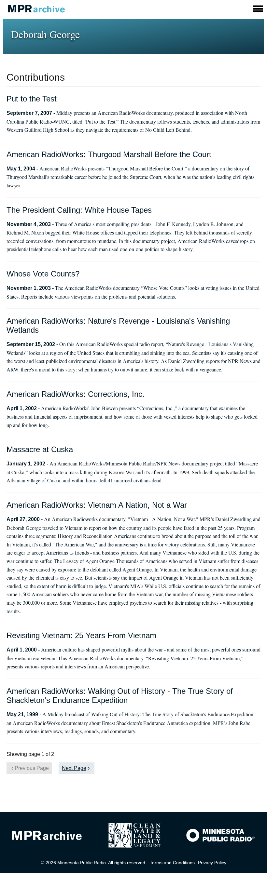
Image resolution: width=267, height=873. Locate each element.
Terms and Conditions (172, 862)
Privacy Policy (212, 862)
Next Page (74, 768)
